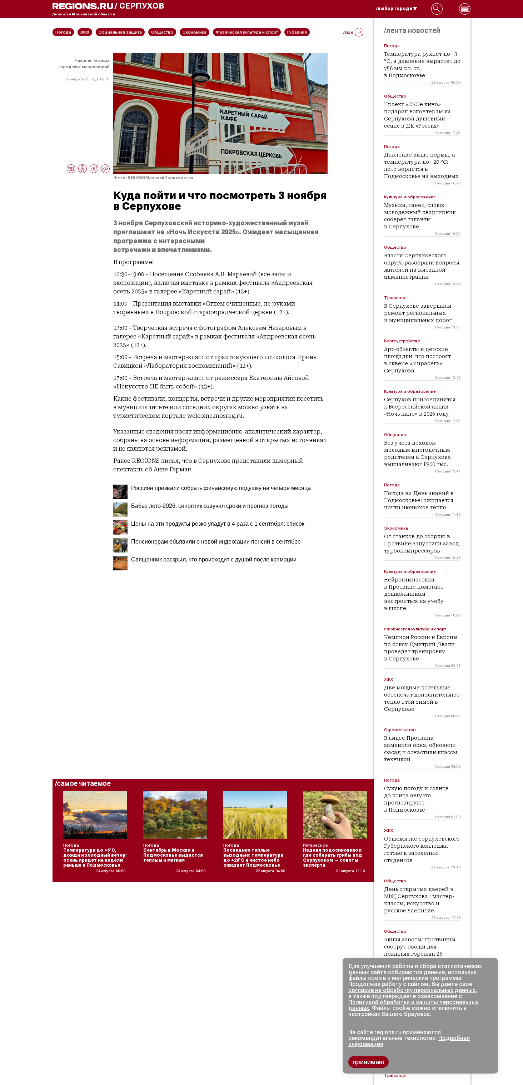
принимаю (368, 1062)
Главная (84, 60)
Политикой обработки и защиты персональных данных (413, 1005)
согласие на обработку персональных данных (411, 990)
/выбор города (394, 8)
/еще (348, 32)
